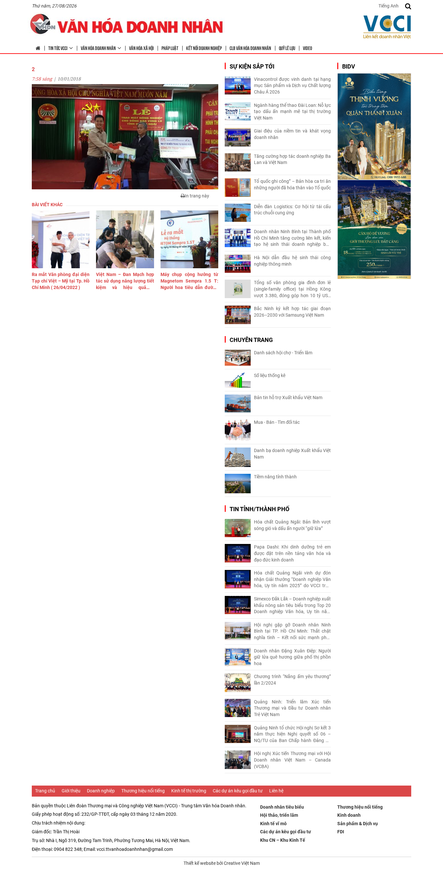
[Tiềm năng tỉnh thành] (238, 483)
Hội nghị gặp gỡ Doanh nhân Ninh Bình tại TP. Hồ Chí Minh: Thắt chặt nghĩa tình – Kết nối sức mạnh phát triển (292, 631)
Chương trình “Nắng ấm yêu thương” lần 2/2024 (292, 680)
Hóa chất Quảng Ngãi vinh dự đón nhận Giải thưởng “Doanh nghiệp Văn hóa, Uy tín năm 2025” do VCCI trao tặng (292, 579)
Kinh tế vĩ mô (273, 823)
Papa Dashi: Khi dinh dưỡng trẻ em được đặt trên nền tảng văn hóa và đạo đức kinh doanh (292, 553)
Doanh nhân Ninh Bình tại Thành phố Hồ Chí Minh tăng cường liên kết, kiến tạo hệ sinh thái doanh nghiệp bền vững (292, 238)
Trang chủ (45, 790)
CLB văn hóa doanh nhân (250, 47)
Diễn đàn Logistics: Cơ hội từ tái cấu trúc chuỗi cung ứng (292, 210)
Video (307, 47)
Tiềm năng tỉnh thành (275, 476)
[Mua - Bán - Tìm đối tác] (238, 430)
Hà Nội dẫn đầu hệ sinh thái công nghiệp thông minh (292, 261)
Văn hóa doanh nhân (98, 47)
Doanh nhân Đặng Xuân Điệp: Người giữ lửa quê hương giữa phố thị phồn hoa (292, 657)
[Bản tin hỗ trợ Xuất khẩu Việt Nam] (238, 403)
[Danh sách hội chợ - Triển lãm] (238, 358)
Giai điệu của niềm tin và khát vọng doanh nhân (292, 134)
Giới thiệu (71, 790)
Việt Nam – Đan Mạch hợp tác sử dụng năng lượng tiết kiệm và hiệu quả (125, 281)
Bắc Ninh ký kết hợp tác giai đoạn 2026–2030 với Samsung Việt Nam (292, 312)
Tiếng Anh (388, 5)
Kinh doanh (349, 815)
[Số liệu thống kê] (238, 380)
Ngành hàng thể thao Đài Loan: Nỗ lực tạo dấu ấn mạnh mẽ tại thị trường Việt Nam (292, 111)
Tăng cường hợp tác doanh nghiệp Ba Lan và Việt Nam (292, 159)
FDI (340, 831)
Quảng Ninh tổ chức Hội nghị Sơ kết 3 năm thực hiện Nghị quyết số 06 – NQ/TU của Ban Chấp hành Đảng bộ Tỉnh (292, 734)
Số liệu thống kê (269, 375)
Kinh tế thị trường (188, 790)
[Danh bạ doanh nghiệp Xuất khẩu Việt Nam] (238, 457)
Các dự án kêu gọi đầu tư (238, 790)
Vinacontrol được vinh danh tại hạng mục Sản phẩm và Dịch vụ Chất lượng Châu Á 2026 (292, 86)
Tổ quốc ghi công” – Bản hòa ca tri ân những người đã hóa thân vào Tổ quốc (292, 184)
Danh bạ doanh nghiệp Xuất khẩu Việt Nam (292, 454)
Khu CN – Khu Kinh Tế (282, 840)
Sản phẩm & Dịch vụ (357, 823)
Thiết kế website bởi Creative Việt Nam (222, 863)
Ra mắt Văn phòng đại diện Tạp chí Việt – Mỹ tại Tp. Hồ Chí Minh (61, 281)
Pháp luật (170, 47)
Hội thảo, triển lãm (279, 815)
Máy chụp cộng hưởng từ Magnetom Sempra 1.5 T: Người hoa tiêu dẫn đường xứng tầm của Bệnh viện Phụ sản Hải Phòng (189, 281)
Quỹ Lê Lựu (287, 47)
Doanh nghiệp (101, 790)
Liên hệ (276, 790)
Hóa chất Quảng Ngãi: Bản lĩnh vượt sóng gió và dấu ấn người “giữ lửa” (292, 525)
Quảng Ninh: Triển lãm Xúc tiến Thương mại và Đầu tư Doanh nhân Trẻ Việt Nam (292, 708)
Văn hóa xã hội (141, 47)
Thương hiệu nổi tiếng (143, 790)
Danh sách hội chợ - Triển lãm (283, 352)
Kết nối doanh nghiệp (204, 47)
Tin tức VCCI (57, 47)
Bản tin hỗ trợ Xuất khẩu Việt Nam (288, 397)
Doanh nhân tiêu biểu (282, 807)
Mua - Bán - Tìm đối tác (277, 422)
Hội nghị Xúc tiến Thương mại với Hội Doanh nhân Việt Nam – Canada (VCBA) (292, 760)
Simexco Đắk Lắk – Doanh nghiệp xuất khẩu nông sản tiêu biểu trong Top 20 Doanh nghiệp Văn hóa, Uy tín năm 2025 (292, 605)
